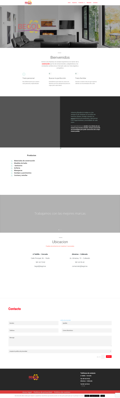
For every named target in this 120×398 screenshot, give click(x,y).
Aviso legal (83, 385)
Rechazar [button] (87, 395)
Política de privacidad (43, 392)
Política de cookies (62, 392)
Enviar (109, 356)
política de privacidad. (65, 320)
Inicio (69, 2)
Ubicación (89, 2)
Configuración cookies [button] (95, 395)
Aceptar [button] (102, 395)
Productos (81, 2)
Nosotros (74, 2)
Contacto (95, 2)
